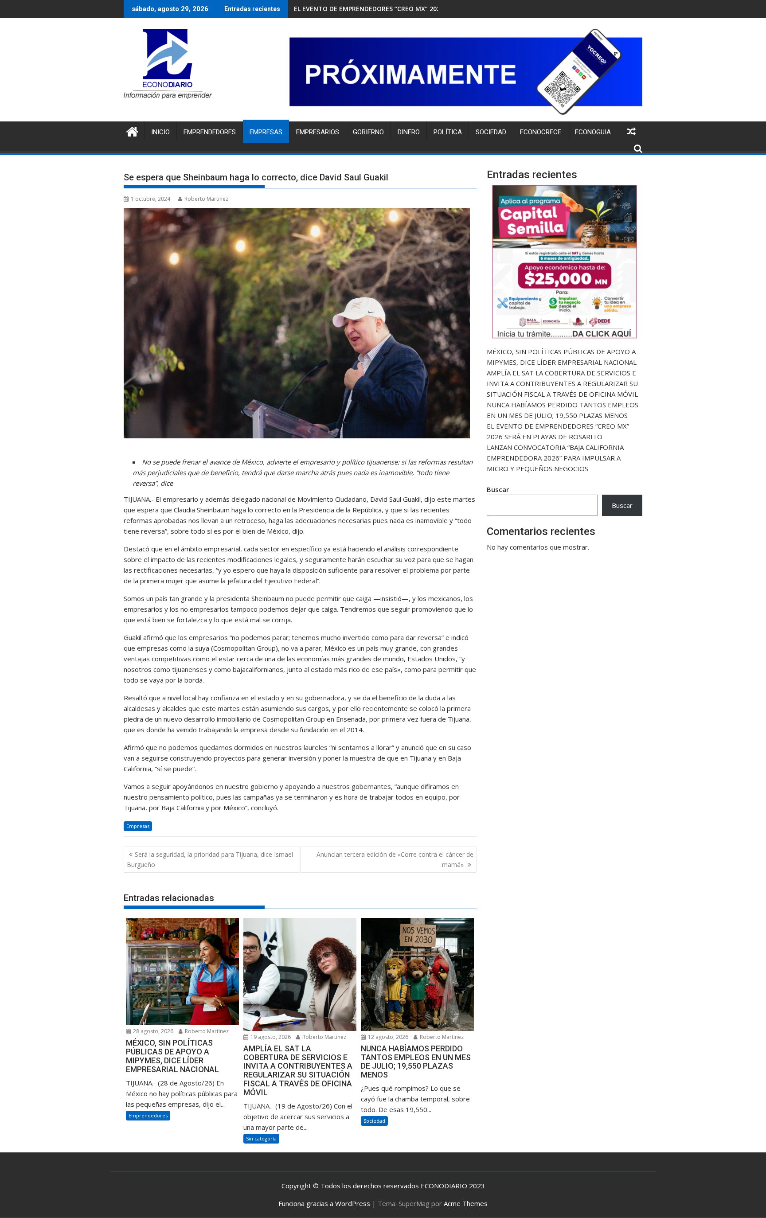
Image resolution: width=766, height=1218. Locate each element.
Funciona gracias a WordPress (324, 1203)
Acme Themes (466, 1203)
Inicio (160, 132)
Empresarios (317, 132)
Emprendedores (210, 132)
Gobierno (368, 132)
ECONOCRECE (540, 132)
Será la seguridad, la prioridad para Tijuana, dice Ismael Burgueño (210, 859)
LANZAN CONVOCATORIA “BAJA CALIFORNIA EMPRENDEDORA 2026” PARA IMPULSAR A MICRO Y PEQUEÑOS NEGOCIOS (555, 458)
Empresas (266, 132)
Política (448, 132)
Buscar (498, 489)
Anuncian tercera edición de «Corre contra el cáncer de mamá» (395, 859)
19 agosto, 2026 (270, 1037)
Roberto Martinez (206, 199)
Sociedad (491, 132)
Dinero (409, 132)
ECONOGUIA (593, 132)
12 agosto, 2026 (387, 1037)
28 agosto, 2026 (152, 1031)
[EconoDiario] (132, 130)
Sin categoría (261, 1138)
